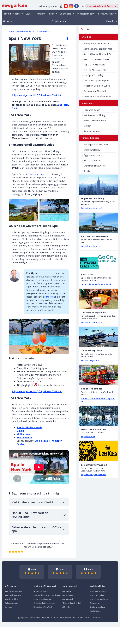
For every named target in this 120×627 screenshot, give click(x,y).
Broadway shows (106, 13)
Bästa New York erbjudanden (97, 96)
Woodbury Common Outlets (97, 85)
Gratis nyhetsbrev (92, 149)
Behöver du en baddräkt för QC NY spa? (36, 529)
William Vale (24, 434)
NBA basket (67, 591)
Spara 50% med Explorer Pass (98, 48)
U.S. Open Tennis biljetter (95, 75)
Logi (28, 13)
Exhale (20, 430)
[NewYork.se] (14, 5)
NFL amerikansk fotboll (71, 603)
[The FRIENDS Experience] (98, 299)
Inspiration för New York (45, 586)
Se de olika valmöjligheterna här (96, 284)
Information (10, 586)
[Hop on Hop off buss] (98, 375)
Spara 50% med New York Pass (98, 54)
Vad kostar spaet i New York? (32, 502)
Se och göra (65, 13)
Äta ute (6, 21)
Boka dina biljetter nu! (91, 208)
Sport (51, 13)
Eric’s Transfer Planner (99, 599)
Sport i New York (69, 586)
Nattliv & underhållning (94, 115)
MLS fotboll (66, 607)
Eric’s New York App (98, 591)
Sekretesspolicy (11, 603)
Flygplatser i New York (43, 607)
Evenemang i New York (95, 165)
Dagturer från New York (95, 91)
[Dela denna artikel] (66, 38)
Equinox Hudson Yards (29, 427)
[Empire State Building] (98, 185)
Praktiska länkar (97, 586)
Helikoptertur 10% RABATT (96, 43)
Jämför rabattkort (41, 591)
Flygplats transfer (92, 155)
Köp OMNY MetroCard (94, 64)
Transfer (40, 13)
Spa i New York (45, 31)
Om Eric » (61, 273)
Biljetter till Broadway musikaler (47, 595)
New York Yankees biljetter (96, 59)
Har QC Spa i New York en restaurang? (30, 514)
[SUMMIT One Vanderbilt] (98, 416)
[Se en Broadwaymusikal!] (98, 451)
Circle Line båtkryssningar (44, 603)
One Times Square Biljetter (96, 80)
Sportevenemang (92, 131)
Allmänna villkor (12, 599)
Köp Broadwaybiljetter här (93, 474)
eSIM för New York (93, 160)
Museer (87, 125)
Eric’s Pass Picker (97, 595)
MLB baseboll (67, 599)
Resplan (87, 171)
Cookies (8, 607)
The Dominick (24, 437)
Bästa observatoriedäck (95, 120)
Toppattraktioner (85, 13)
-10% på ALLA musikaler (95, 70)
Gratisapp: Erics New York (96, 144)
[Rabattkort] (98, 261)
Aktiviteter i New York (26, 31)
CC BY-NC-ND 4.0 (97, 617)
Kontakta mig (96, 611)
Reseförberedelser (11, 13)
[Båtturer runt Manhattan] (98, 223)
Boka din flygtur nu (90, 360)
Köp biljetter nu (88, 436)
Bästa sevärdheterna (42, 599)
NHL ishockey (67, 595)
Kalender (110, 21)
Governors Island (37, 174)
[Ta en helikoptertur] (98, 337)
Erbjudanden (58, 21)
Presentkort (95, 603)
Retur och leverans (13, 595)
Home (11, 31)
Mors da (50, 296)
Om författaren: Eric (13, 591)
